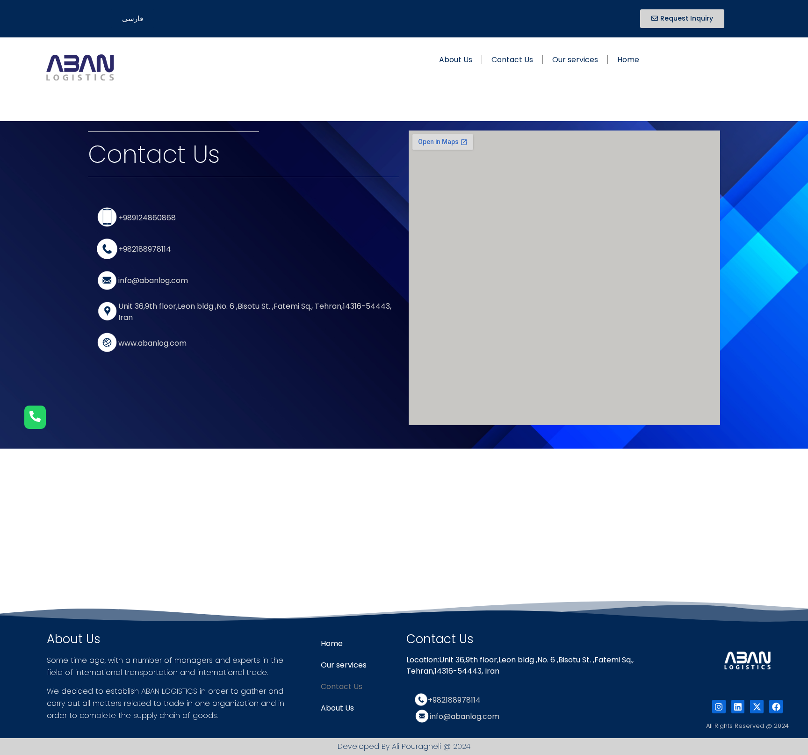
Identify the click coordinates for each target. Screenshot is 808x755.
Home (628, 59)
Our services (575, 59)
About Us (455, 59)
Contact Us (512, 59)
